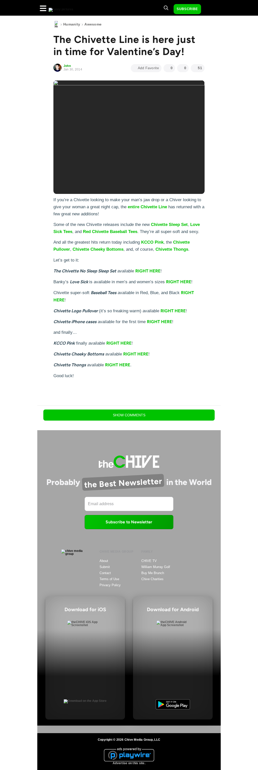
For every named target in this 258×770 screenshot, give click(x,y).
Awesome (93, 24)
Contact (105, 573)
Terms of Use (109, 579)
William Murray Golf (155, 567)
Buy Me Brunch (152, 573)
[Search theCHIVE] (166, 8)
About (104, 561)
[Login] (209, 9)
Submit (105, 567)
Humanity (71, 24)
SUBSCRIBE (187, 9)
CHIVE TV (149, 561)
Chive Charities (152, 579)
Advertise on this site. (129, 763)
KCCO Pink (152, 242)
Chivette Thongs (171, 249)
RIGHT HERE (147, 270)
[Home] (56, 24)
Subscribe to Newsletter (129, 522)
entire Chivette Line (147, 206)
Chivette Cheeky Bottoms (98, 249)
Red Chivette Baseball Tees (110, 231)
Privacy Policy (110, 585)
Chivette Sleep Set (169, 224)
